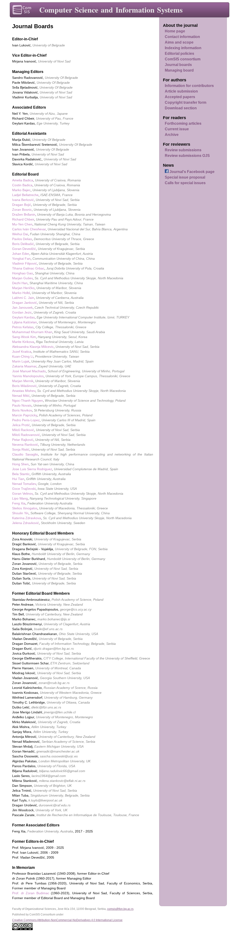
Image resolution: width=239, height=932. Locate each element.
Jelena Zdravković (25, 523)
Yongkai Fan (21, 258)
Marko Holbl (21, 293)
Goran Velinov (22, 493)
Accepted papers (180, 97)
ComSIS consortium (182, 59)
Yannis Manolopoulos (28, 376)
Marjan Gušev (22, 278)
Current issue (177, 129)
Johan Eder (20, 253)
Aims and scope (179, 42)
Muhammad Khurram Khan (32, 332)
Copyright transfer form (185, 102)
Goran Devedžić (24, 249)
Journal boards (178, 65)
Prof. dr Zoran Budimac (30, 893)
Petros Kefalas (23, 327)
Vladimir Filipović (24, 263)
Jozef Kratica (21, 351)
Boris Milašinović (24, 386)
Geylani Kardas (23, 317)
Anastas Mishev (23, 391)
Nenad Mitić (21, 395)
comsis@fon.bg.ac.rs (120, 909)
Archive (172, 135)
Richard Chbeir (23, 219)
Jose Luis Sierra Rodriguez (32, 469)
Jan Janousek (22, 307)
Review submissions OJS (187, 156)
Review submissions (183, 150)
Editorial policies (179, 53)
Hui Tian (18, 479)
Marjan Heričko (23, 288)
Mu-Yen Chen (22, 224)
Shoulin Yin (20, 513)
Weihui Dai (20, 234)
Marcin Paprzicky (24, 415)
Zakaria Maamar (24, 366)
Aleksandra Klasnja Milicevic (33, 347)
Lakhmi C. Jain (23, 298)
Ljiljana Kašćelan (24, 322)
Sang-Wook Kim (24, 337)
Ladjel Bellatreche (25, 195)
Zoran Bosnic (22, 209)
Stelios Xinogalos (24, 508)
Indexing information (183, 48)
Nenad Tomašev (24, 484)
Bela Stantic (21, 474)
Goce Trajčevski (24, 488)
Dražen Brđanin (23, 214)
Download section (181, 108)
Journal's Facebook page (191, 172)
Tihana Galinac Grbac (28, 268)
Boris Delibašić (23, 244)
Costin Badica (22, 185)
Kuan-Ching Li (22, 356)
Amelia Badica (22, 180)
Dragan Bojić (21, 205)
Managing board (179, 70)
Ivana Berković (23, 200)
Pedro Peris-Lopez (26, 420)
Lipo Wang (20, 498)
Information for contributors (189, 86)
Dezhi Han (20, 283)
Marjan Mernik (22, 381)
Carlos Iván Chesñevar (29, 229)
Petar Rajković (22, 440)
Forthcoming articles (183, 123)
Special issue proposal (185, 177)
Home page (175, 31)
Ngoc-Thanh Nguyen (27, 400)
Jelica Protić (21, 425)
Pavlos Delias (22, 239)
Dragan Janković (24, 302)
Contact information (182, 37)
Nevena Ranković (25, 444)
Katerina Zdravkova (26, 518)
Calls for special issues (185, 183)
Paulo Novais (22, 405)
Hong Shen (20, 464)
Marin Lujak (20, 361)
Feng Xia (18, 503)
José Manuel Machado (29, 371)
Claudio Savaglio (25, 454)
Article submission (181, 91)
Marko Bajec (21, 190)
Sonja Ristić (20, 449)
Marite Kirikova (23, 342)
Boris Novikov (22, 410)
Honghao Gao (22, 273)
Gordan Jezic (22, 312)
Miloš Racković (23, 430)
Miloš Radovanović (26, 435)
